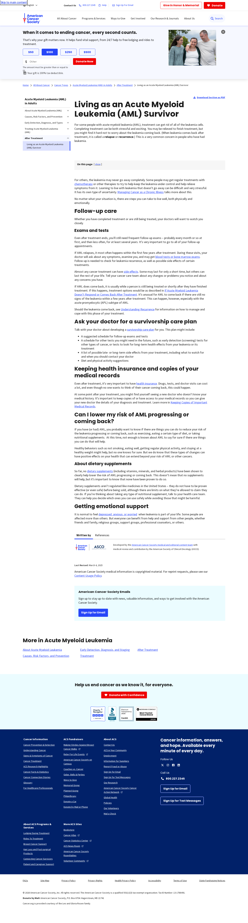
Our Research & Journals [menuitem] (165, 18)
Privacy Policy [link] (69, 880)
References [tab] (102, 535)
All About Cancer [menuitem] (66, 18)
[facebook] (173, 765)
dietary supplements (100, 471)
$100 (49, 52)
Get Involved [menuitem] (138, 18)
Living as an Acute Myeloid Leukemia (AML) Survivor (162, 85)
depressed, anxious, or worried (118, 514)
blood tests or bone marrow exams (177, 257)
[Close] (223, 32)
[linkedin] (179, 765)
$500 (87, 52)
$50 (31, 52)
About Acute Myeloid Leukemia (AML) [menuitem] (43, 110)
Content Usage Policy (88, 576)
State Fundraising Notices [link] (212, 880)
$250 (68, 52)
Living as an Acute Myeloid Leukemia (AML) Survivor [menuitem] (45, 146)
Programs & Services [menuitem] (93, 18)
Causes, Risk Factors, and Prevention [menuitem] (43, 116)
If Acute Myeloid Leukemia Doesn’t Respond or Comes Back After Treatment (136, 292)
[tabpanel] (149, 549)
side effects (131, 272)
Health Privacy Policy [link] (125, 880)
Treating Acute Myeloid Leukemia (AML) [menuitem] (41, 130)
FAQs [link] (25, 880)
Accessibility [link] (154, 880)
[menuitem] (33, 18)
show (98, 164)
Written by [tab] (83, 535)
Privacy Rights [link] (95, 880)
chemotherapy (83, 184)
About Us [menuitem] (189, 18)
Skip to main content (14, 2)
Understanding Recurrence (138, 309)
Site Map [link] (44, 880)
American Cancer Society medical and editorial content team (162, 544)
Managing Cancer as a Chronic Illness (140, 192)
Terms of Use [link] (180, 880)
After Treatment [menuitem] (34, 138)
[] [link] (98, 164)
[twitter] (162, 765)
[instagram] (168, 765)
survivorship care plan (140, 329)
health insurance (146, 383)
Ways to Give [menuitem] (118, 18)
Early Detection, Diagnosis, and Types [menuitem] (44, 122)
